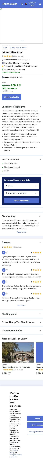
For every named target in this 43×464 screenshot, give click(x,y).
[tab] (21, 107)
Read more (21, 232)
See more (21, 305)
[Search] (22, 4)
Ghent (5, 47)
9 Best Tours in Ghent (18, 47)
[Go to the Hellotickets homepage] (10, 4)
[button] (21, 107)
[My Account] (40, 4)
